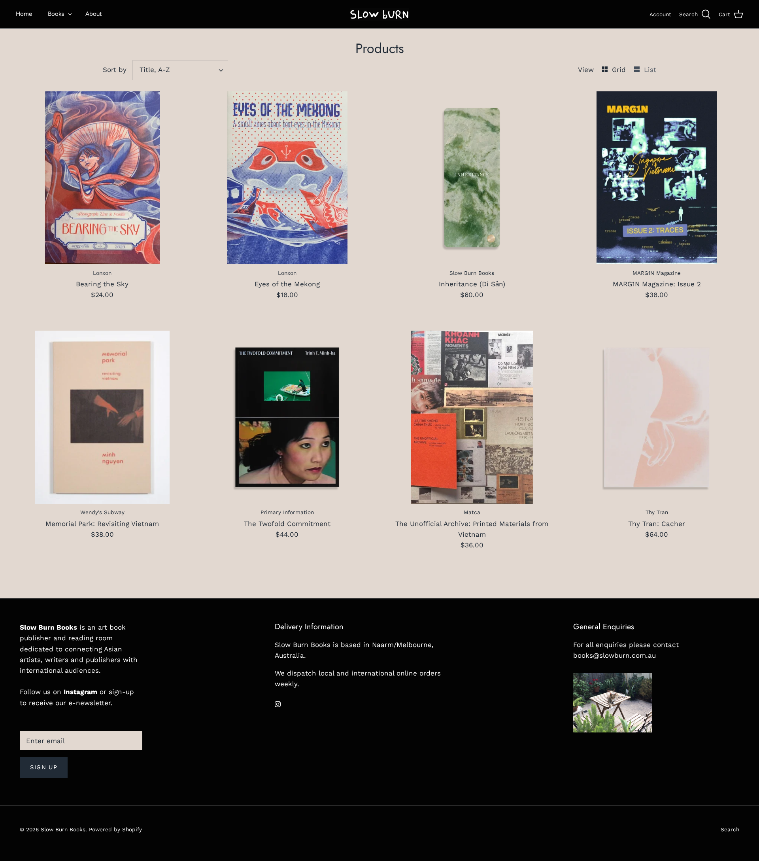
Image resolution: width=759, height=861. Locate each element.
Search (730, 829)
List (650, 70)
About (93, 13)
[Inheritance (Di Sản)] (472, 178)
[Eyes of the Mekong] (287, 178)
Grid (620, 70)
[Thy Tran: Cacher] (657, 417)
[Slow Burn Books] (379, 14)
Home (24, 13)
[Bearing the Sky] (102, 178)
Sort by (114, 70)
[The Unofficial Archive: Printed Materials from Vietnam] (472, 417)
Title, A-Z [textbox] (155, 70)
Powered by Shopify (115, 829)
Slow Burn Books (63, 829)
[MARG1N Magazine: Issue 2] (657, 178)
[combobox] (180, 70)
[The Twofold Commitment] (287, 417)
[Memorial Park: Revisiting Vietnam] (102, 417)
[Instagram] (278, 704)
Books (56, 13)
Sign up (43, 767)
